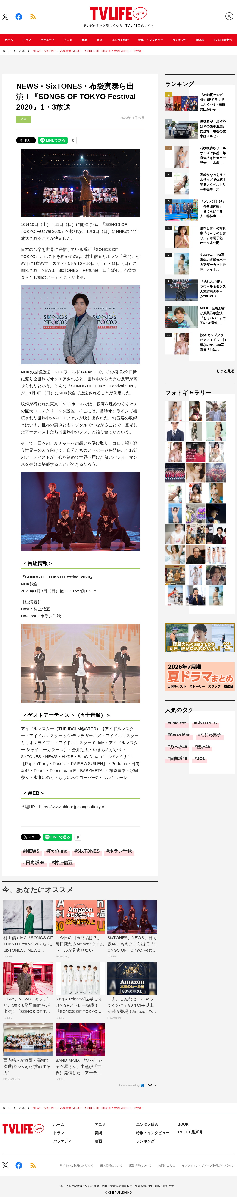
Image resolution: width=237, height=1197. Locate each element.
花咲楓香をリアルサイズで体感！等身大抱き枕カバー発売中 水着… (213, 155)
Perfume (58, 850)
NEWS (32, 850)
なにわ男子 (210, 735)
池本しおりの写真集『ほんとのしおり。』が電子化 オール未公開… (213, 235)
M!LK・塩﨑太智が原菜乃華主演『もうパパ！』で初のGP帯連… (213, 315)
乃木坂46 (178, 746)
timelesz (178, 723)
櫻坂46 (203, 746)
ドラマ (27, 40)
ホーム (9, 40)
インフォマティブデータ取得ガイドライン (208, 1165)
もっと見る (225, 371)
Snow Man (180, 735)
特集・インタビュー (150, 40)
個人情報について (111, 1165)
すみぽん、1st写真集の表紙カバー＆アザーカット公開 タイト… (213, 262)
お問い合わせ (166, 1165)
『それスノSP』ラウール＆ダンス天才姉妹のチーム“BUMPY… (213, 289)
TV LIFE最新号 (223, 40)
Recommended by (129, 1085)
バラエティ (47, 40)
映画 (99, 40)
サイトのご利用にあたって (76, 1165)
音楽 (84, 40)
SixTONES (88, 850)
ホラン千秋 (120, 850)
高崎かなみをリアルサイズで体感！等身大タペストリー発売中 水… (213, 182)
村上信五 (63, 862)
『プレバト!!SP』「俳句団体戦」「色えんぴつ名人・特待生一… (213, 209)
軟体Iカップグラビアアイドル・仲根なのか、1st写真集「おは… (213, 342)
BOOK (200, 40)
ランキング (180, 40)
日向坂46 (35, 862)
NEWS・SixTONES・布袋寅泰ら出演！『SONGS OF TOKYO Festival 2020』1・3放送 (87, 51)
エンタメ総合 (120, 40)
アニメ (68, 40)
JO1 (201, 758)
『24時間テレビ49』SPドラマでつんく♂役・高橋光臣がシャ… (212, 102)
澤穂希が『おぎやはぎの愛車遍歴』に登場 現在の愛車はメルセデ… (213, 129)
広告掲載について (140, 1165)
